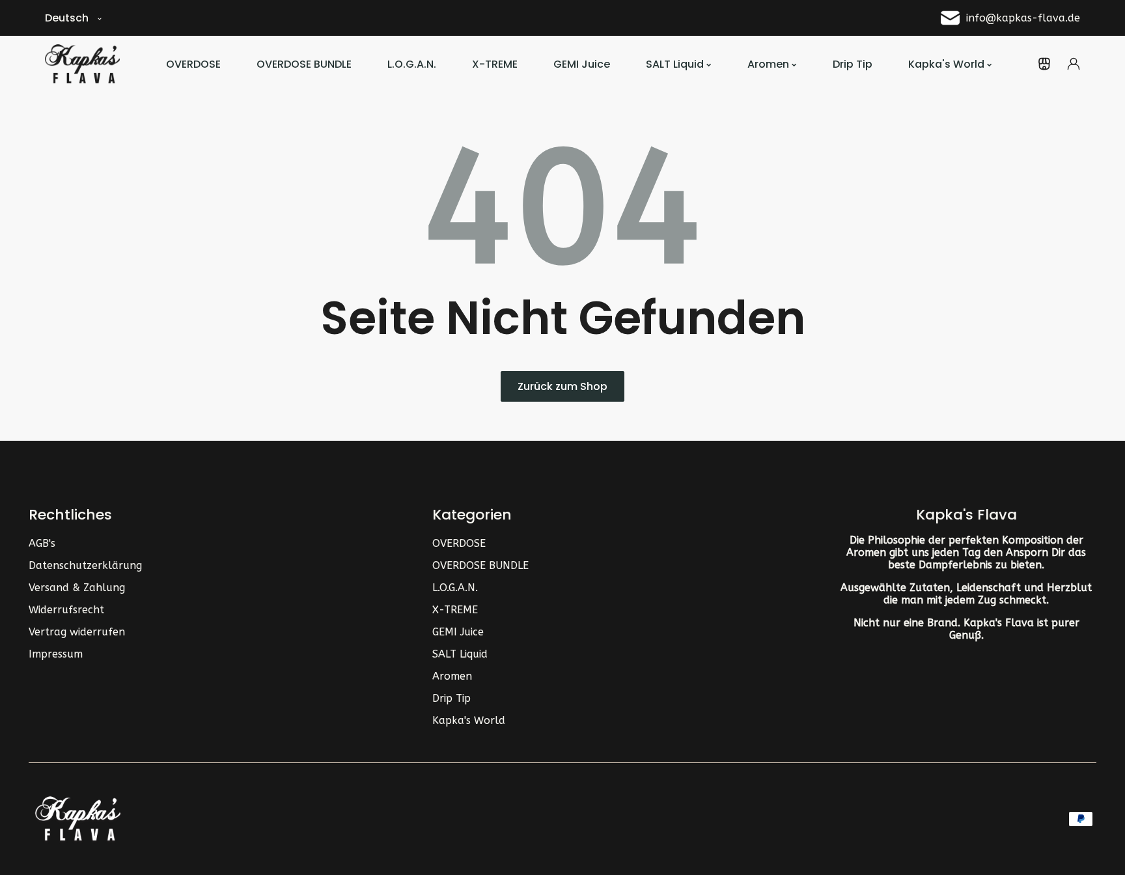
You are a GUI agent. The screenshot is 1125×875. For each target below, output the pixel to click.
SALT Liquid (460, 654)
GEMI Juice (458, 632)
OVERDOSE (459, 543)
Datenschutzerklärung (85, 565)
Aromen (452, 676)
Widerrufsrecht (66, 610)
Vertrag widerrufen (77, 632)
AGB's (42, 543)
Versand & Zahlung (77, 587)
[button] (1044, 63)
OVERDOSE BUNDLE (480, 565)
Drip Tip (451, 698)
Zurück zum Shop (562, 386)
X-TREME (455, 610)
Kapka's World (468, 720)
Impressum (56, 654)
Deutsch (67, 17)
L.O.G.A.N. (455, 587)
